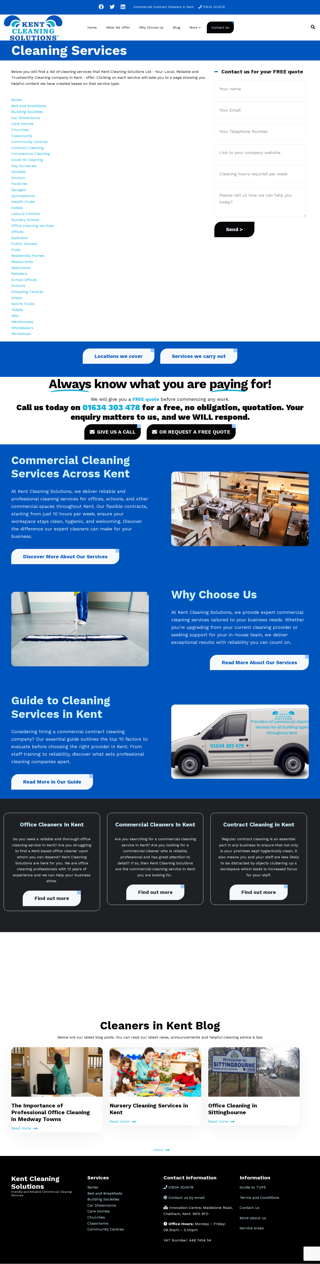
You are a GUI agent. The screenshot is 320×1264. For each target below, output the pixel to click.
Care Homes (22, 123)
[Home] (33, 27)
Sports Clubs (23, 303)
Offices (17, 231)
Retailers (19, 273)
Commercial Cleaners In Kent (155, 824)
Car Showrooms (25, 118)
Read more (21, 1128)
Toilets (17, 310)
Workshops (21, 333)
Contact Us (220, 27)
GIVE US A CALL (116, 432)
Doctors (18, 178)
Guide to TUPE (253, 1187)
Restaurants (22, 261)
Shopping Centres (27, 291)
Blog (176, 27)
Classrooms (21, 136)
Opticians (19, 238)
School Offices (24, 280)
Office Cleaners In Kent (52, 824)
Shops (16, 298)
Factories (19, 183)
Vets (15, 315)
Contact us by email (186, 1197)
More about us (253, 1218)
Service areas (252, 1228)
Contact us (249, 1207)
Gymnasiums (23, 196)
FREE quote (146, 399)
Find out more (51, 898)
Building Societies (27, 111)
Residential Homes (28, 255)
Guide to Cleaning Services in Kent (60, 707)
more (158, 1150)
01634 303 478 (111, 407)
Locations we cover (118, 356)
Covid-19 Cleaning (27, 160)
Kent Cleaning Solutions (35, 1182)
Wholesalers (22, 328)
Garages (18, 190)
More (195, 32)
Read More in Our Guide (52, 782)
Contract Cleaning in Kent (258, 824)
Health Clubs (23, 201)
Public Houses (24, 243)
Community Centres (29, 141)
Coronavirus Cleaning (30, 153)
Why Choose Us (151, 27)
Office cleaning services (32, 225)
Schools (18, 285)
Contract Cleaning (27, 148)
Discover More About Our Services (65, 556)
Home (92, 27)
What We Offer (118, 27)
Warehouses (22, 321)
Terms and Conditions (259, 1197)
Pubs (15, 250)
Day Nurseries (24, 166)
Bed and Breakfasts (28, 106)
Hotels (17, 208)
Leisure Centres (25, 213)
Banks (16, 100)
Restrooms (20, 268)
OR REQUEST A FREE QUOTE (194, 432)
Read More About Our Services (259, 662)
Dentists (18, 171)
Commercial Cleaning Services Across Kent (70, 467)
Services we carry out (199, 356)
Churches (20, 130)
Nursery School (25, 220)
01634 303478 (214, 7)
